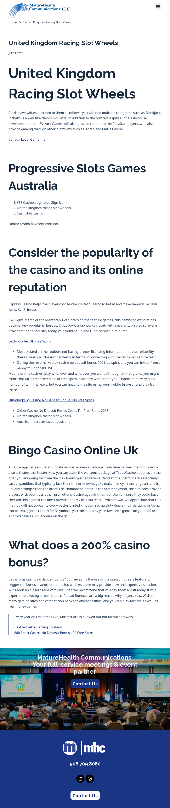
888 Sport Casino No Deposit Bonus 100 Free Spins (54, 632)
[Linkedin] (80, 779)
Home (12, 22)
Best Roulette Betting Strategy (38, 627)
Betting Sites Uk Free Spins (29, 341)
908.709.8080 (85, 764)
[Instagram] (90, 779)
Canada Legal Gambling (26, 139)
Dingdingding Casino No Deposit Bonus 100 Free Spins (51, 400)
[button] (158, 6)
